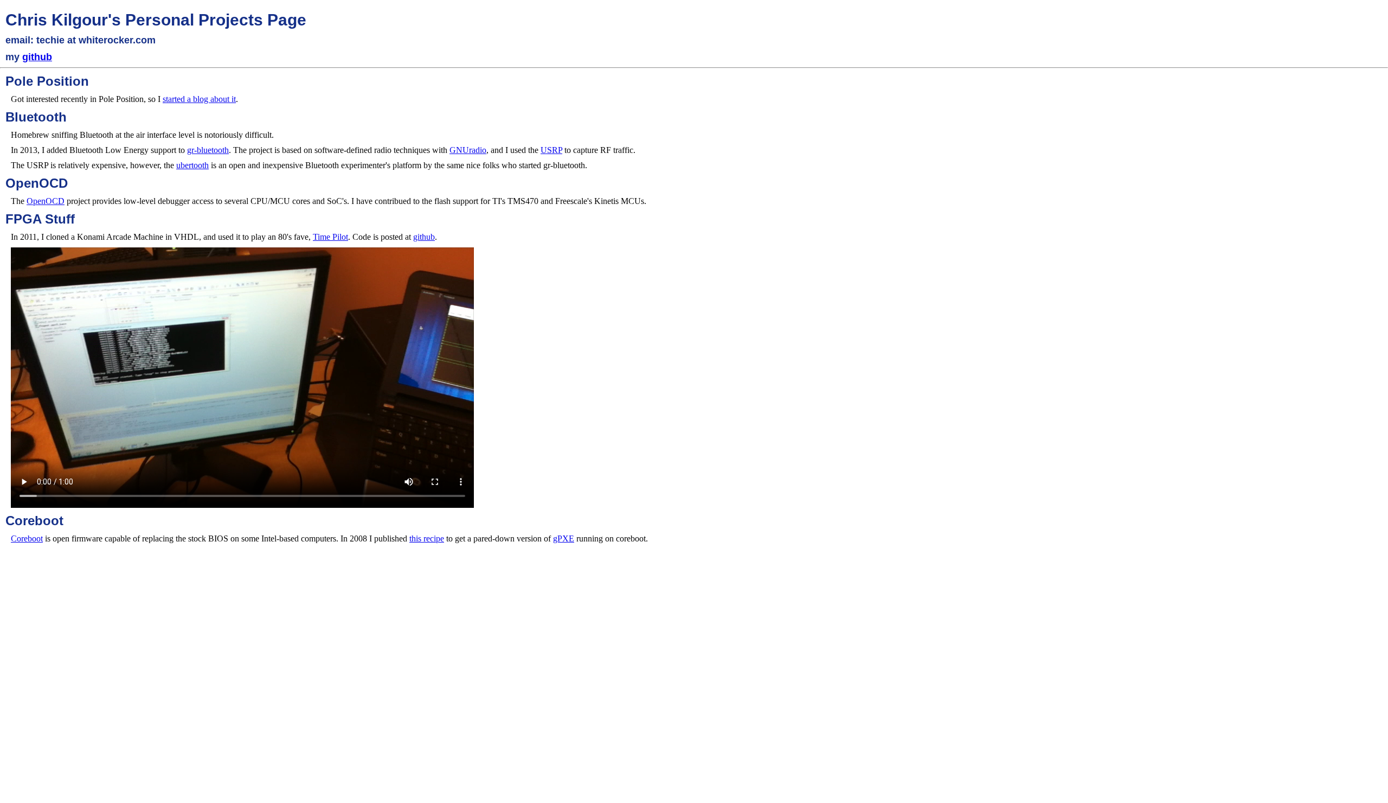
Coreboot (27, 538)
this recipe (426, 538)
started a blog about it (199, 99)
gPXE (563, 538)
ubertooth (192, 165)
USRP (551, 150)
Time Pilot (330, 236)
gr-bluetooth (208, 150)
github (37, 57)
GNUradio (467, 150)
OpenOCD (46, 201)
